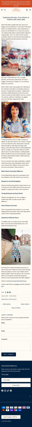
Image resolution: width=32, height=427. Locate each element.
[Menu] (2, 10)
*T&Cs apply (4, 374)
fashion (15, 299)
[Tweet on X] (5, 292)
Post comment (9, 354)
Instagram (17, 284)
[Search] (6, 10)
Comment (4, 339)
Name (3, 322)
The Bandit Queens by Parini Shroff (12, 193)
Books (6, 299)
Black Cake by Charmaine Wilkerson (12, 171)
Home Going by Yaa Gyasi (9, 205)
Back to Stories (16, 308)
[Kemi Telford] (16, 9)
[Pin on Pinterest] (10, 292)
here (2, 286)
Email (3, 331)
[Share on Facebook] (7, 292)
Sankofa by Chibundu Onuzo (10, 217)
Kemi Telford (8, 421)
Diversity (11, 299)
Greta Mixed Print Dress (20, 281)
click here (15, 5)
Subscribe (16, 385)
